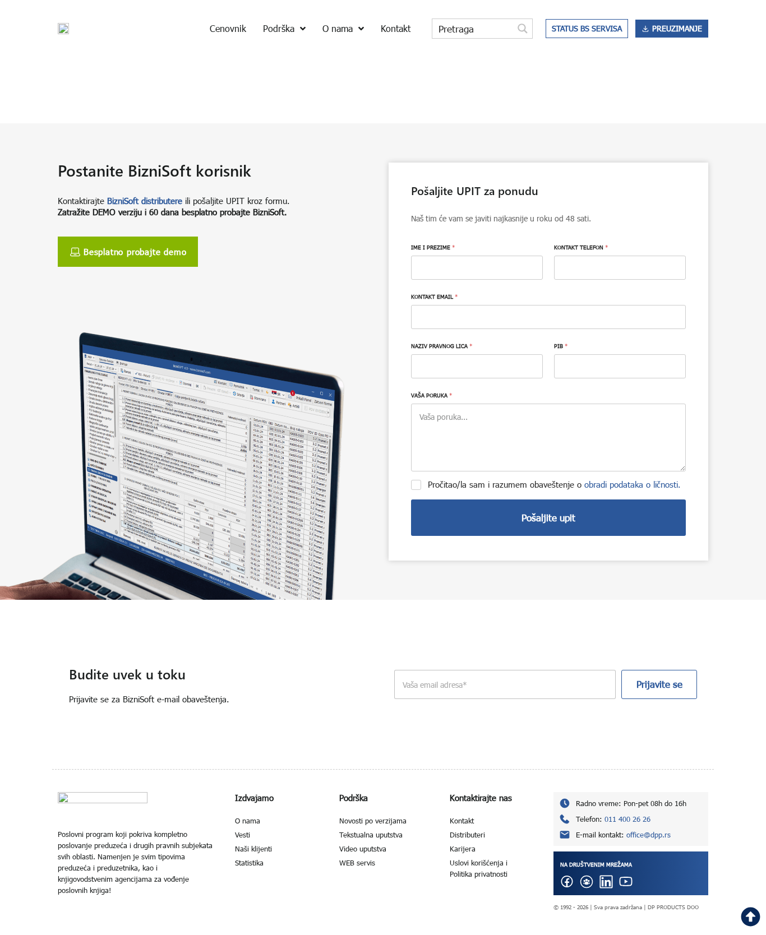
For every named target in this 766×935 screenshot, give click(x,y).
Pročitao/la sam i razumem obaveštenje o (554, 484)
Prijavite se (659, 684)
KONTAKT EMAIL (434, 296)
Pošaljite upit (548, 518)
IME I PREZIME (433, 247)
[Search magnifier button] (522, 28)
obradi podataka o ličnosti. (632, 484)
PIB (560, 345)
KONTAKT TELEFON (581, 247)
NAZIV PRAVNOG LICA (441, 345)
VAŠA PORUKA (431, 395)
